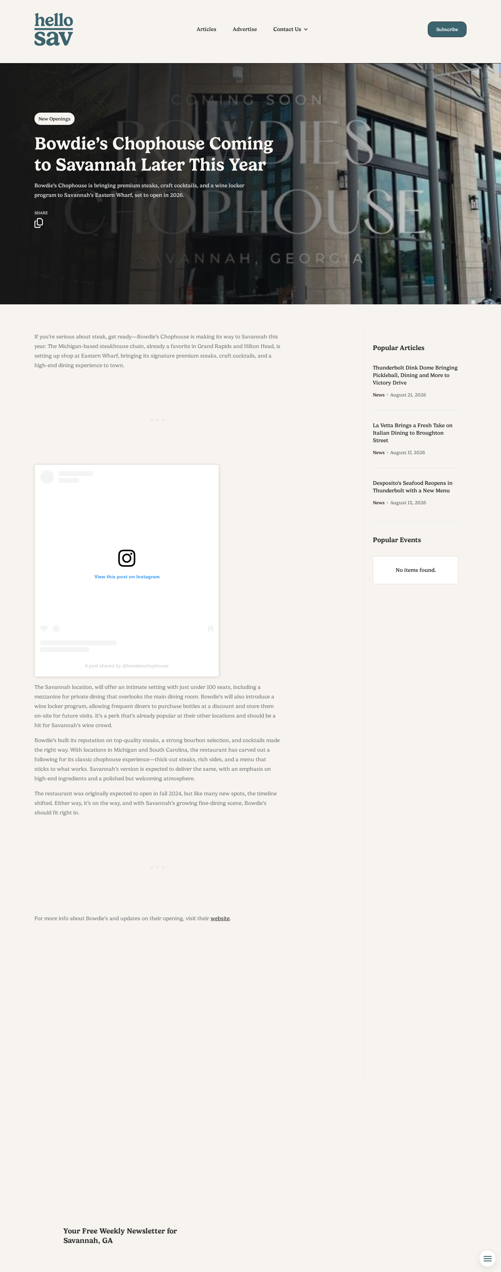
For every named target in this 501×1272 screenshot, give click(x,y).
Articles (206, 29)
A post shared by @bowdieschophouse (127, 665)
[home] (60, 29)
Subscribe (447, 29)
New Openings (55, 118)
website (220, 918)
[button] (294, 29)
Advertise (245, 29)
